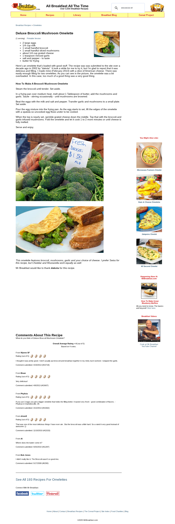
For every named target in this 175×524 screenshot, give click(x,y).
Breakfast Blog (109, 15)
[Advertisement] (69, 300)
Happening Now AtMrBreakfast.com (149, 277)
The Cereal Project (92, 511)
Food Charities (117, 511)
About (55, 511)
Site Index (105, 511)
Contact (62, 511)
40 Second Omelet (149, 266)
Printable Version (34, 38)
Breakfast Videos (149, 316)
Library (77, 15)
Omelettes (37, 25)
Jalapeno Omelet (149, 234)
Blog (126, 511)
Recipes (50, 15)
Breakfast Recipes (23, 25)
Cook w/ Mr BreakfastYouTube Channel (149, 345)
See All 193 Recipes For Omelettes (41, 479)
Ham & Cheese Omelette (149, 202)
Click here (151, 308)
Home (23, 15)
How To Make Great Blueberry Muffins (150, 302)
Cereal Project (146, 15)
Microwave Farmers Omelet (149, 170)
